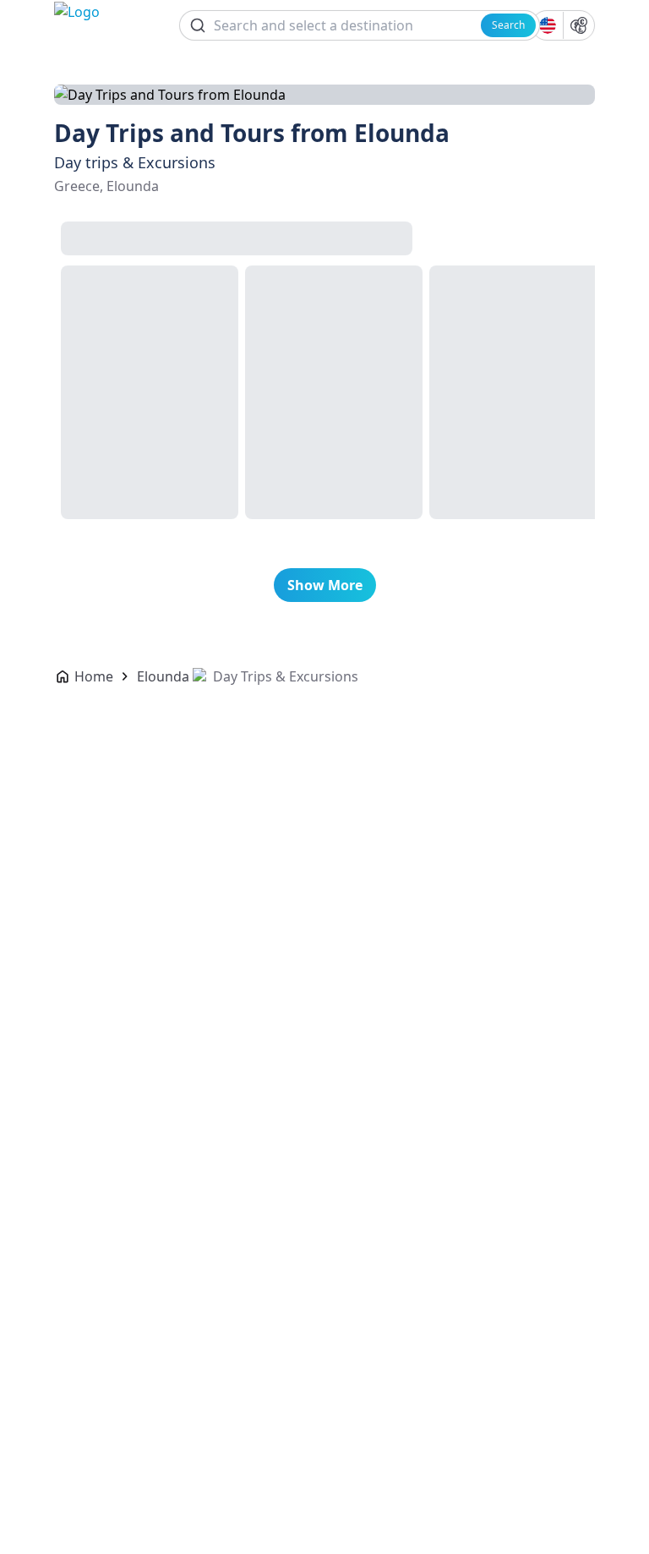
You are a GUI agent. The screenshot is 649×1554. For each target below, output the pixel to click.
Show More (325, 585)
